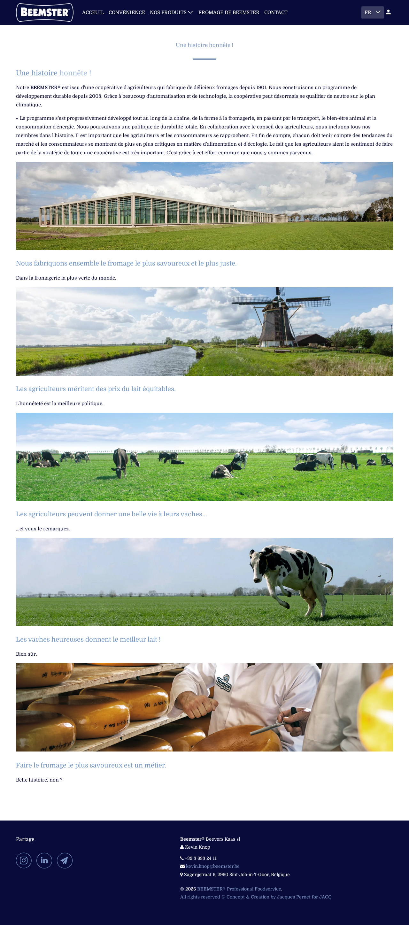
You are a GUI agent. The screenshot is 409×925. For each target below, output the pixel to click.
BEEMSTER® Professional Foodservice (239, 888)
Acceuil (93, 12)
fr (369, 12)
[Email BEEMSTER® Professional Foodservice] (66, 860)
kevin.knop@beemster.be (213, 866)
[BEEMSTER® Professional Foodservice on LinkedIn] (46, 860)
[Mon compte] (389, 12)
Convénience (127, 12)
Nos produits (169, 12)
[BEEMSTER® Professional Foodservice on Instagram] (25, 860)
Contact (276, 12)
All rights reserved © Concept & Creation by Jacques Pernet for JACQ (256, 896)
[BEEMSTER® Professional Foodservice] (44, 12)
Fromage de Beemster (228, 12)
